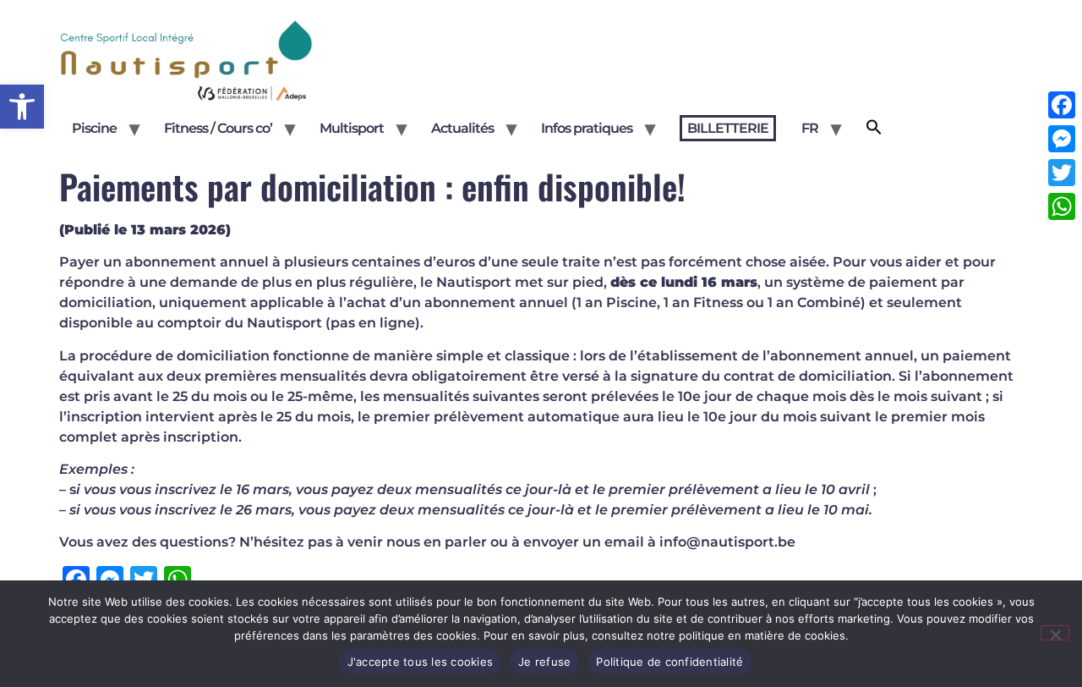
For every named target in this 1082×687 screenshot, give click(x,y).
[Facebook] (1062, 105)
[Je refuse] (1055, 632)
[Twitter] (1062, 173)
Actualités (462, 128)
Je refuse (544, 661)
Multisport (352, 128)
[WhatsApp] (1062, 206)
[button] (22, 107)
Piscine (94, 128)
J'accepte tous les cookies (420, 661)
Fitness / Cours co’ (218, 128)
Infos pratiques (586, 128)
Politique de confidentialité (669, 661)
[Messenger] (1062, 139)
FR (809, 128)
